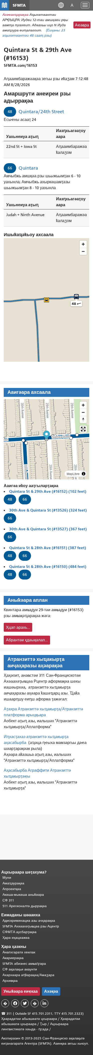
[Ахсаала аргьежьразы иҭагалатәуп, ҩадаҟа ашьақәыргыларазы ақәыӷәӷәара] (83, 419)
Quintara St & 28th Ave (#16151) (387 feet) (47, 547)
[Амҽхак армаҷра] (83, 412)
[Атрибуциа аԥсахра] (84, 474)
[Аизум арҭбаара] (83, 405)
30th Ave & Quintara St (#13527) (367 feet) (48, 529)
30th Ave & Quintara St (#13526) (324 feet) (48, 510)
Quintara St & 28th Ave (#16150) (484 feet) (47, 566)
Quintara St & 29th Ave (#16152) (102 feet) (47, 491)
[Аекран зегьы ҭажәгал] (83, 429)
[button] (61, 5)
